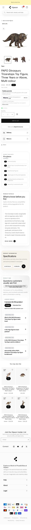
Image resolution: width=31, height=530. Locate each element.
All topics (8, 305)
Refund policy (11, 520)
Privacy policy (15, 517)
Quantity (3, 111)
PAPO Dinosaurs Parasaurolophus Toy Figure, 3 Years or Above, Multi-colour (8, 417)
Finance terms (5, 104)
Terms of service (23, 517)
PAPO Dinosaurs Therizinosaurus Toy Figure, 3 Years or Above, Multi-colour (22, 417)
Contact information (20, 520)
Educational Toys (17, 305)
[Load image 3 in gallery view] (23, 59)
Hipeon (9, 517)
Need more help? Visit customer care (14, 308)
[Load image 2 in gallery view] (15, 59)
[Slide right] (29, 60)
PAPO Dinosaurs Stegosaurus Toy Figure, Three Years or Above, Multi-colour (22, 388)
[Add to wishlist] (12, 370)
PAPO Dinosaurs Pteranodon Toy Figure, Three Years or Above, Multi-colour (8, 388)
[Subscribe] (28, 440)
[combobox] (15, 12)
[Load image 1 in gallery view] (7, 59)
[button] (3, 7)
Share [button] (4, 144)
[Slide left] (2, 60)
